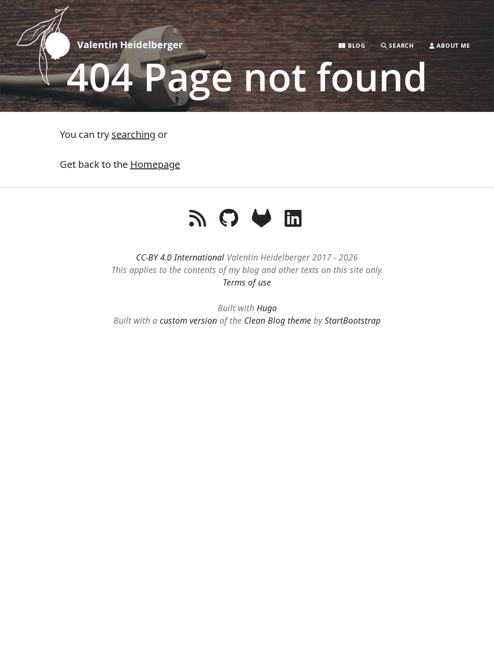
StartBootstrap (353, 320)
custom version (188, 320)
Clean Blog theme (277, 320)
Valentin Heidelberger (130, 44)
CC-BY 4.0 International (180, 257)
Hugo (267, 308)
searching (133, 134)
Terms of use (247, 282)
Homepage (155, 164)
